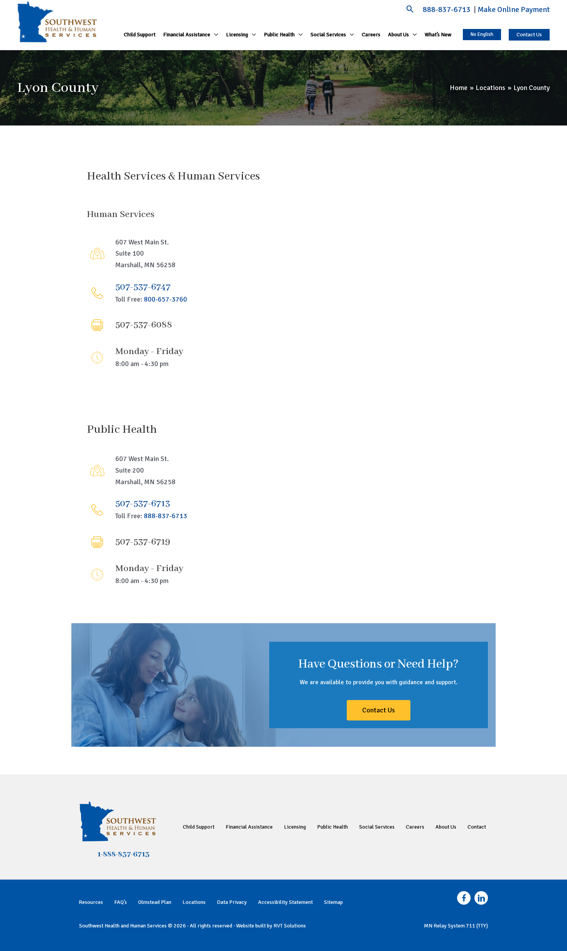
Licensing (295, 827)
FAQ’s (120, 902)
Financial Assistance (249, 827)
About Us (445, 827)
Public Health (332, 827)
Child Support (198, 827)
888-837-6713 (447, 9)
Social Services (377, 827)
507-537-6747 (142, 287)
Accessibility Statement (285, 902)
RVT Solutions (289, 925)
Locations (194, 902)
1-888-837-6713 (123, 854)
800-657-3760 (165, 299)
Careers (415, 827)
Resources (91, 902)
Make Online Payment (514, 9)
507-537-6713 (142, 504)
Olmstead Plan (154, 902)
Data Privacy (232, 902)
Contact (476, 827)
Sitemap (333, 902)
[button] (410, 9)
